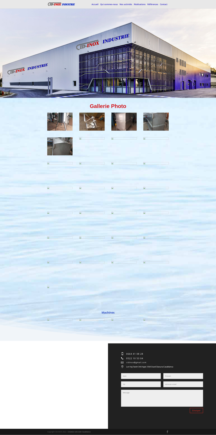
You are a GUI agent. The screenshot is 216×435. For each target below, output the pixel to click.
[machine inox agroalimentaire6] (92, 139)
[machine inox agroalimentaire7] (124, 139)
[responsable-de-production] (156, 320)
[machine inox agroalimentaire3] (124, 130)
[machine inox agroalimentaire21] (60, 238)
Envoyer (196, 410)
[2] (92, 320)
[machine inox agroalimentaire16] (156, 188)
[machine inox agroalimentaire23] (124, 238)
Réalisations (140, 4)
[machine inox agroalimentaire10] (92, 164)
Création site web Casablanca (79, 432)
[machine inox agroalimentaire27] (124, 263)
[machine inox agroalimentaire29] (60, 288)
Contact (163, 4)
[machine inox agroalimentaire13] (60, 188)
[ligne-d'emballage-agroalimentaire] (124, 320)
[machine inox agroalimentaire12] (156, 164)
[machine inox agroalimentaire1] (60, 130)
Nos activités (126, 4)
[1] (60, 320)
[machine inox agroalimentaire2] (92, 130)
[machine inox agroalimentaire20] (156, 213)
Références (152, 4)
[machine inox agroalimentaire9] (60, 164)
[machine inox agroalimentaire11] (124, 164)
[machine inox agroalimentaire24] (156, 238)
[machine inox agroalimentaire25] (60, 263)
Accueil (95, 4)
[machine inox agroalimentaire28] (156, 263)
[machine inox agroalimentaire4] (156, 130)
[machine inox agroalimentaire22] (92, 238)
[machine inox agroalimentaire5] (60, 155)
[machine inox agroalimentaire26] (92, 263)
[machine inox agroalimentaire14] (92, 188)
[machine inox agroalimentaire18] (92, 213)
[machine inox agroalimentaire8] (156, 139)
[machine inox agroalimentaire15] (124, 188)
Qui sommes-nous (109, 4)
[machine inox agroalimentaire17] (60, 213)
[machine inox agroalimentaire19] (124, 213)
